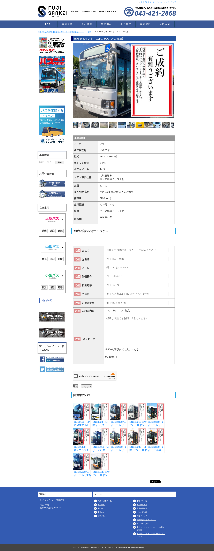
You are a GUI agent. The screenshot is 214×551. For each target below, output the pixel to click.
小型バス (101, 516)
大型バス (101, 508)
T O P (48, 24)
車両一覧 (101, 505)
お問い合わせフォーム (146, 520)
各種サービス (142, 516)
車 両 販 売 (67, 24)
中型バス (101, 512)
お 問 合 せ (165, 24)
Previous (68, 81)
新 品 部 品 (106, 24)
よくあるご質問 (143, 524)
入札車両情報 (142, 508)
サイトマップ (171, 2)
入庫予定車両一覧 (105, 501)
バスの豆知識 (142, 512)
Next (179, 81)
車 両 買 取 (145, 24)
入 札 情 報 (87, 24)
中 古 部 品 (126, 24)
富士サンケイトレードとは (151, 2)
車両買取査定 (142, 505)
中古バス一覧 (142, 501)
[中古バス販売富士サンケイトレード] (78, 14)
